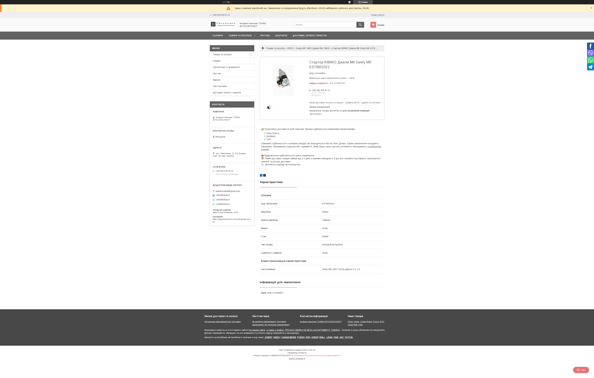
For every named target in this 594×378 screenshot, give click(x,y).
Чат (583, 370)
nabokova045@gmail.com (228, 191)
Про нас (265, 35)
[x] (264, 176)
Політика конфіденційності (328, 355)
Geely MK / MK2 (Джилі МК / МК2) (312, 48)
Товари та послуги (240, 35)
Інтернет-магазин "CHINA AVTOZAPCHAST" (321, 321)
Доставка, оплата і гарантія (310, 35)
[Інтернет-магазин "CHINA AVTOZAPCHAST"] (223, 27)
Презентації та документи (226, 67)
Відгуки (216, 80)
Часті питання (220, 86)
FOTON (349, 337)
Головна (218, 35)
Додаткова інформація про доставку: (222, 321)
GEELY (290, 48)
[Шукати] (360, 25)
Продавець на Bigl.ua (297, 353)
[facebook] (261, 176)
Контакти (281, 35)
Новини (216, 61)
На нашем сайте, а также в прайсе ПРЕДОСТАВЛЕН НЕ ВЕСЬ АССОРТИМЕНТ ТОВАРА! (294, 330)
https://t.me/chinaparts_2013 (225, 212)
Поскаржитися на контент (304, 355)
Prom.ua (311, 350)
